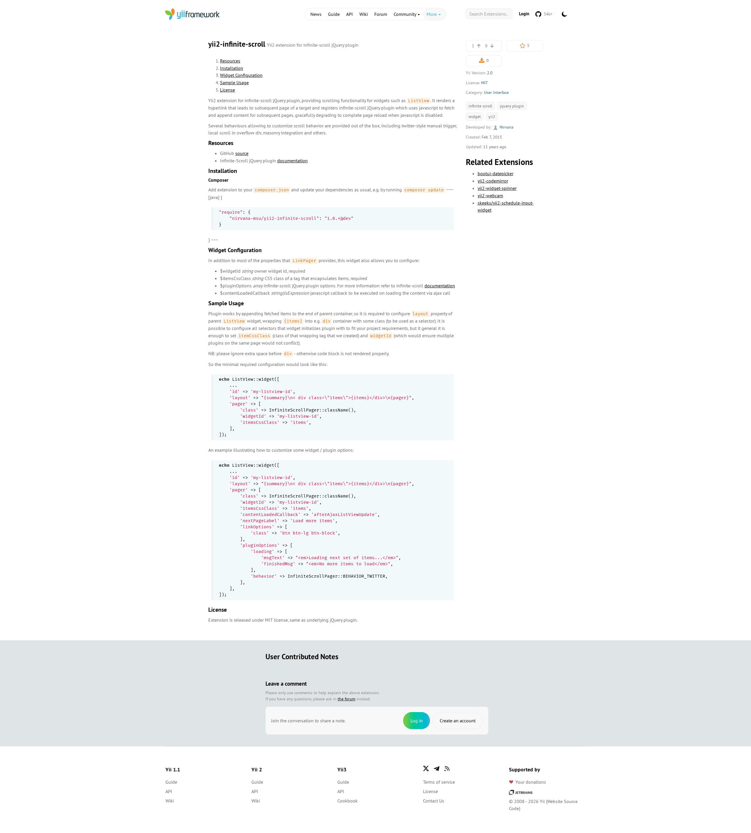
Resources (230, 61)
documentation (292, 160)
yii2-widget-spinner (497, 188)
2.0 (490, 72)
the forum (346, 699)
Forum (380, 14)
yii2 (491, 116)
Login (524, 13)
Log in (416, 721)
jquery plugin (512, 106)
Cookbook (347, 801)
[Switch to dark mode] (564, 14)
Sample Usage (234, 82)
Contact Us (433, 801)
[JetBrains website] (520, 792)
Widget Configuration (241, 75)
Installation (231, 68)
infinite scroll (480, 106)
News (316, 14)
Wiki (363, 14)
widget (474, 116)
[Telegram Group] (436, 768)
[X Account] (426, 768)
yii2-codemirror (493, 181)
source (241, 153)
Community (405, 14)
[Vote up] (478, 45)
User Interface (496, 92)
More (432, 14)
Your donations (530, 782)
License (227, 90)
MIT (484, 82)
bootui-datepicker (495, 173)
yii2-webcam (490, 195)
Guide (334, 14)
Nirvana (505, 127)
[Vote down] (491, 45)
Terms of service (439, 782)
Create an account (458, 721)
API (349, 14)
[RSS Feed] (447, 768)
